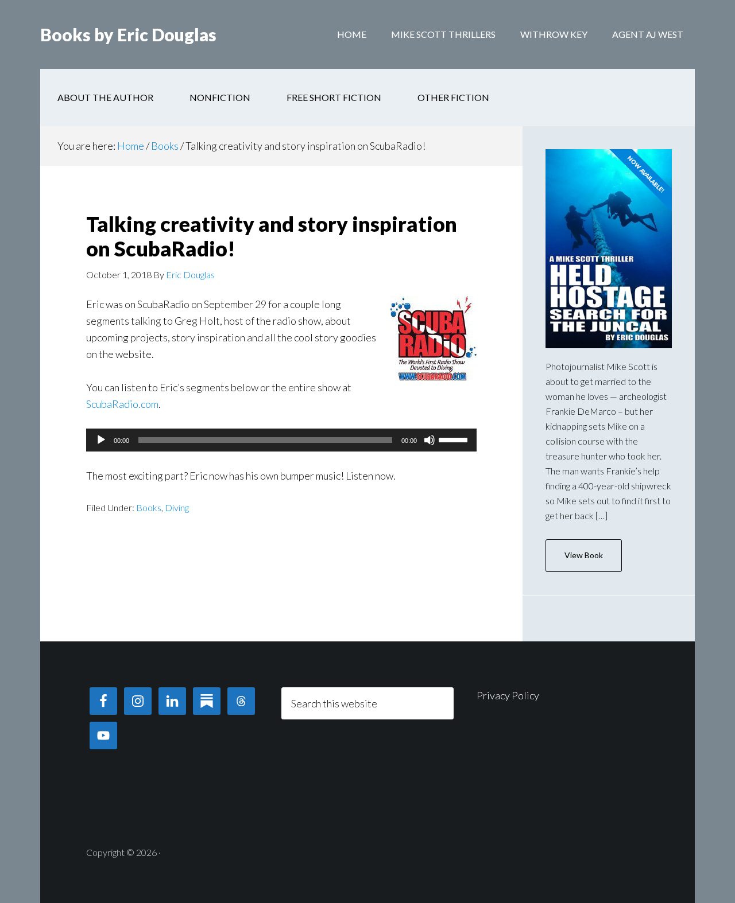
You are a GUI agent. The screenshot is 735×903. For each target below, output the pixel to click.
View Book (583, 555)
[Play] (101, 440)
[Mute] (429, 440)
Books (148, 507)
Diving (177, 507)
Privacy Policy (508, 695)
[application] (281, 440)
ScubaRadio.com (122, 404)
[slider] (455, 439)
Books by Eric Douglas (128, 34)
